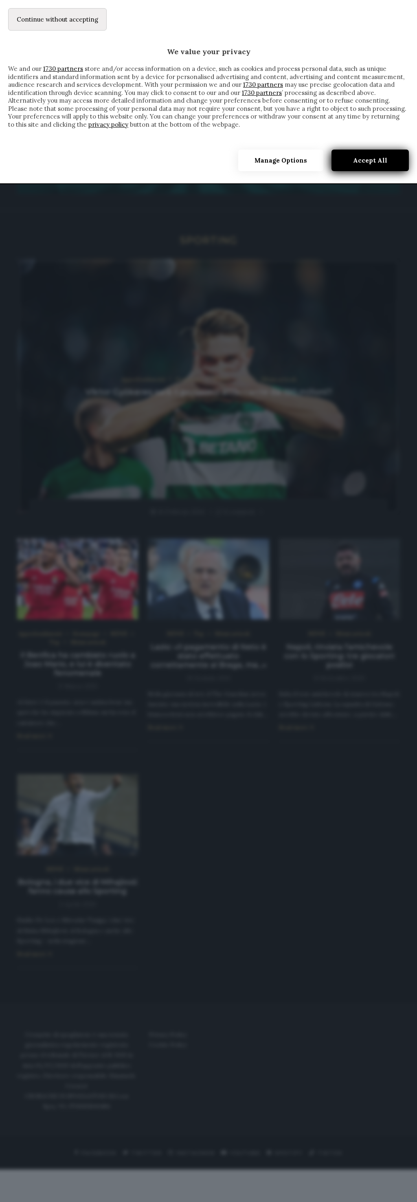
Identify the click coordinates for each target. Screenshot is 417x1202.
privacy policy (108, 124)
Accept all (370, 160)
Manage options (281, 160)
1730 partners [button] (63, 69)
